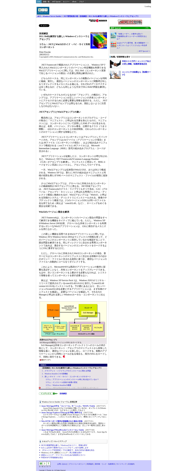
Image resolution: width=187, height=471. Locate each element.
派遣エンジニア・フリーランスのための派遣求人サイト (63, 455)
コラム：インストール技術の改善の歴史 (61, 382)
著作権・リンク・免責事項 (105, 464)
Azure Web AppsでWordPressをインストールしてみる (62, 430)
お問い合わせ (62, 464)
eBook (74, 2)
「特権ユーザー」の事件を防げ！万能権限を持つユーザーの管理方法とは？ (132, 36)
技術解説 (83, 16)
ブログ (81, 2)
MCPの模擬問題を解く (50, 445)
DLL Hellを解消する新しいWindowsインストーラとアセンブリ (114, 16)
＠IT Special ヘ (144, 51)
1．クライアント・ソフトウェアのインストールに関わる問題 (66, 371)
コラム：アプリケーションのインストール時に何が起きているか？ (72, 379)
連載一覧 (46, 2)
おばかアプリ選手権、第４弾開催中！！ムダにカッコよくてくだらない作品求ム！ (133, 45)
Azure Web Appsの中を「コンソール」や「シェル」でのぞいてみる (68, 406)
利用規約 (90, 464)
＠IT (39, 16)
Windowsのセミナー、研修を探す (74, 445)
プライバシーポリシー (77, 464)
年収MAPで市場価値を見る (52, 457)
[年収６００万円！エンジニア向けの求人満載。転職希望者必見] (115, 64)
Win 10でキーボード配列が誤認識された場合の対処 (62, 421)
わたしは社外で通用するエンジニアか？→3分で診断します (64, 448)
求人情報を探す (75, 453)
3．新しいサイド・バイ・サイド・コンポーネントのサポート (66, 377)
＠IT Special (56, 2)
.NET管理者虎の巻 (70, 16)
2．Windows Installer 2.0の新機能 (55, 374)
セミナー (66, 2)
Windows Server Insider (52, 16)
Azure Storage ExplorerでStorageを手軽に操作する (61, 412)
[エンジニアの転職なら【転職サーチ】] (115, 75)
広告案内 (131, 464)
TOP (38, 2)
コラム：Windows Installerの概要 (58, 385)
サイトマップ (121, 464)
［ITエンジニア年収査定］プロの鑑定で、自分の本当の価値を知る (67, 450)
